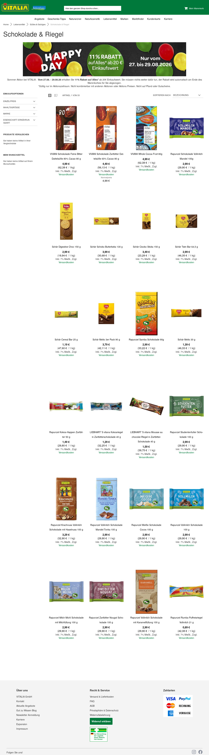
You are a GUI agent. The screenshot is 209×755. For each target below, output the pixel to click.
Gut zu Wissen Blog (26, 710)
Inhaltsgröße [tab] (11, 107)
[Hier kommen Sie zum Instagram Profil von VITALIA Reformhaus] (194, 752)
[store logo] (24, 7)
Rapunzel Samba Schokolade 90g (146, 339)
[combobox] (92, 8)
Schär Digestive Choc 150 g (66, 246)
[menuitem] (40, 19)
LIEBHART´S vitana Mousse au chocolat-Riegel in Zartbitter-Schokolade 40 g (146, 436)
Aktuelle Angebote (25, 705)
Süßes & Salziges (38, 24)
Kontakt (20, 701)
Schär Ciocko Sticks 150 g (146, 246)
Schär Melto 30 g (186, 339)
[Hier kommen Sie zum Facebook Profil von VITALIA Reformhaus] (200, 752)
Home (6, 24)
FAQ (92, 701)
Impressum (22, 728)
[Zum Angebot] (104, 59)
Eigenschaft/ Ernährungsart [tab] (16, 121)
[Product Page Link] (66, 128)
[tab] (104, 19)
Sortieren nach (162, 95)
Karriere (20, 719)
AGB (92, 705)
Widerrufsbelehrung (100, 715)
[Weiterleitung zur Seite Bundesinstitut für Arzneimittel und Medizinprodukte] (98, 740)
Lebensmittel (19, 24)
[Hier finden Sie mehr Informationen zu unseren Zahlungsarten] (178, 716)
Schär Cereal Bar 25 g (66, 339)
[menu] (104, 19)
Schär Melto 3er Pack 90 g (106, 339)
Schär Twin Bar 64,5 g (186, 246)
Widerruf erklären (101, 721)
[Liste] (55, 95)
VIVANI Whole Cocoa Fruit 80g (146, 153)
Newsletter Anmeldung (28, 715)
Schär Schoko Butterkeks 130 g (106, 246)
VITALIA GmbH (24, 696)
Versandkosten (66, 174)
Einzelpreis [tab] (9, 101)
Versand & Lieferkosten (102, 696)
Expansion (21, 724)
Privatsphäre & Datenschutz (104, 710)
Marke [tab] (6, 113)
